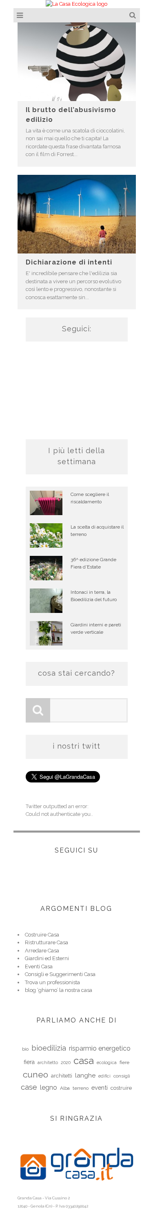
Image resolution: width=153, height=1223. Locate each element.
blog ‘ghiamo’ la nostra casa (58, 990)
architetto (48, 1062)
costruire (121, 1088)
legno (48, 1087)
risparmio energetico (100, 1048)
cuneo (35, 1074)
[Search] (133, 15)
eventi (99, 1087)
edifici (104, 1075)
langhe (85, 1075)
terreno (81, 1088)
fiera (29, 1062)
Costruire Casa (42, 935)
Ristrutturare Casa (46, 942)
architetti (61, 1076)
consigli (121, 1076)
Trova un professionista (52, 982)
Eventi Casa (39, 966)
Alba (65, 1088)
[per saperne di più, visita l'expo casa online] (76, 1190)
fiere (124, 1062)
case (29, 1086)
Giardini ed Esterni (47, 958)
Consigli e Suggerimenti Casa (60, 974)
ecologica (107, 1062)
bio (25, 1049)
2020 (66, 1062)
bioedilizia (48, 1048)
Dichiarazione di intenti (69, 262)
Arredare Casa (42, 951)
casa (83, 1061)
